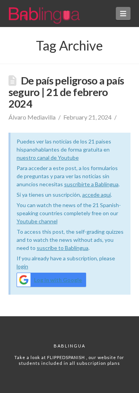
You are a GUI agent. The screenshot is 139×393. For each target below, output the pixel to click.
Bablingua (69, 345)
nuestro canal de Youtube (48, 157)
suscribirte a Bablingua (91, 184)
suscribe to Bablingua (62, 248)
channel (48, 221)
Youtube (28, 221)
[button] (123, 13)
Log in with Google (58, 280)
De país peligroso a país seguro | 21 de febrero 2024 (66, 92)
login (22, 266)
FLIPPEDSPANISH (66, 357)
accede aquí (96, 194)
